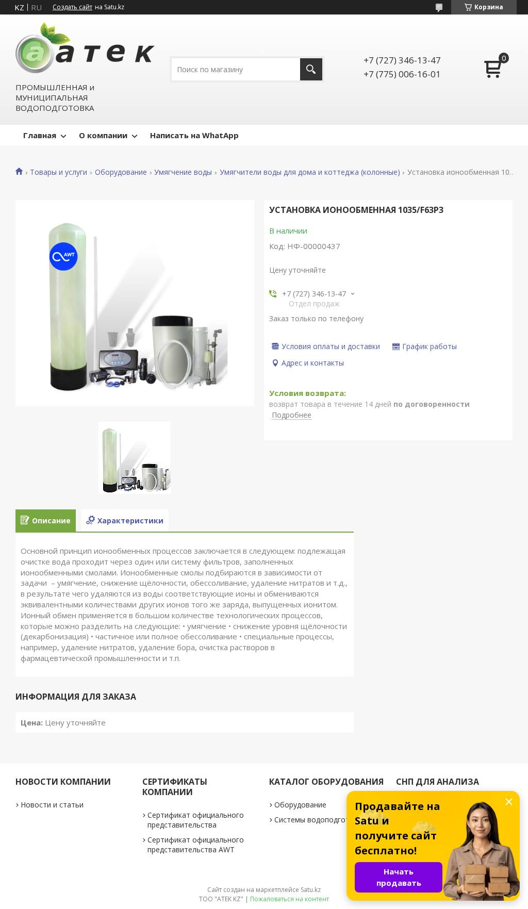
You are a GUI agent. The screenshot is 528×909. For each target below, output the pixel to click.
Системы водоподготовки (320, 819)
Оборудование (121, 172)
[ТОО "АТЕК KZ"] (85, 47)
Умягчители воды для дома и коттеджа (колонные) (310, 172)
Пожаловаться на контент (289, 899)
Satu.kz (311, 889)
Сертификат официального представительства (195, 820)
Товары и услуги (58, 172)
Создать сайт (72, 7)
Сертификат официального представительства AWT (195, 844)
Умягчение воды (183, 172)
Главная (39, 135)
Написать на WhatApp (194, 135)
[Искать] (311, 69)
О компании (103, 135)
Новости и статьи (52, 804)
